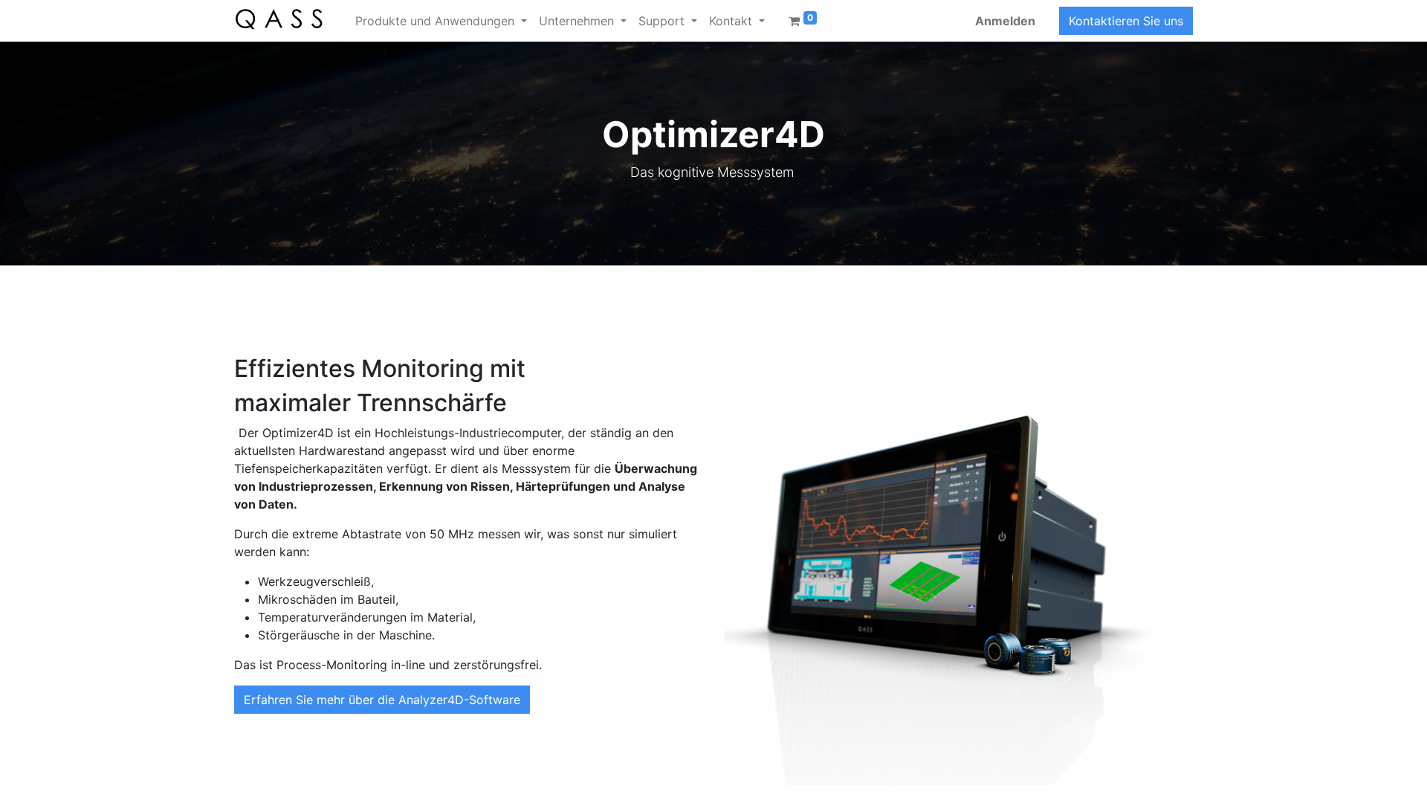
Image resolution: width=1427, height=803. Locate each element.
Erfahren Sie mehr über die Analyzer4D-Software (382, 699)
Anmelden (1005, 20)
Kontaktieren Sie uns (1126, 20)
